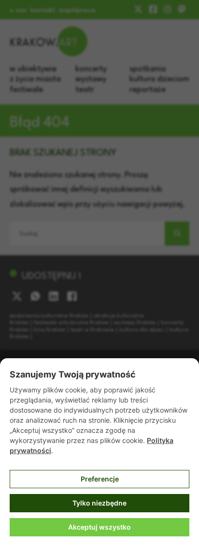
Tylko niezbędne (99, 503)
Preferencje (100, 479)
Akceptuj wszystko (99, 527)
